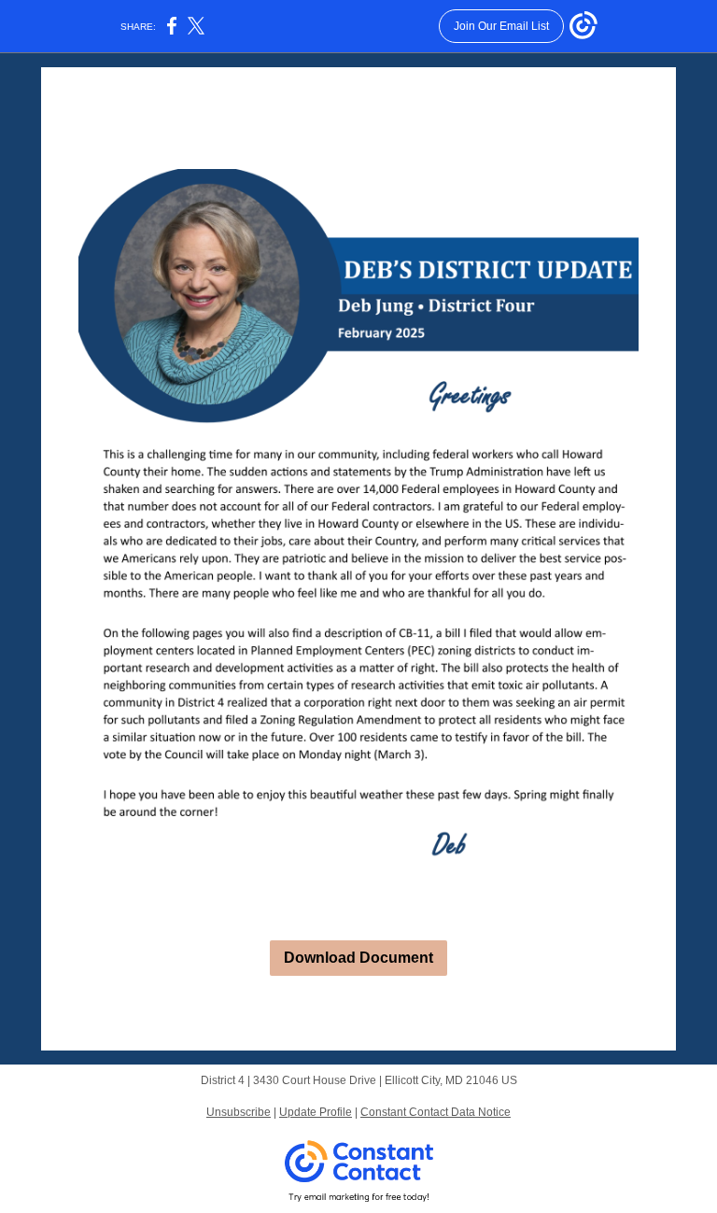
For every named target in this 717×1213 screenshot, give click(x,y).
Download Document (358, 958)
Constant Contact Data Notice (435, 1112)
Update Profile (315, 1112)
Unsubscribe (238, 1112)
